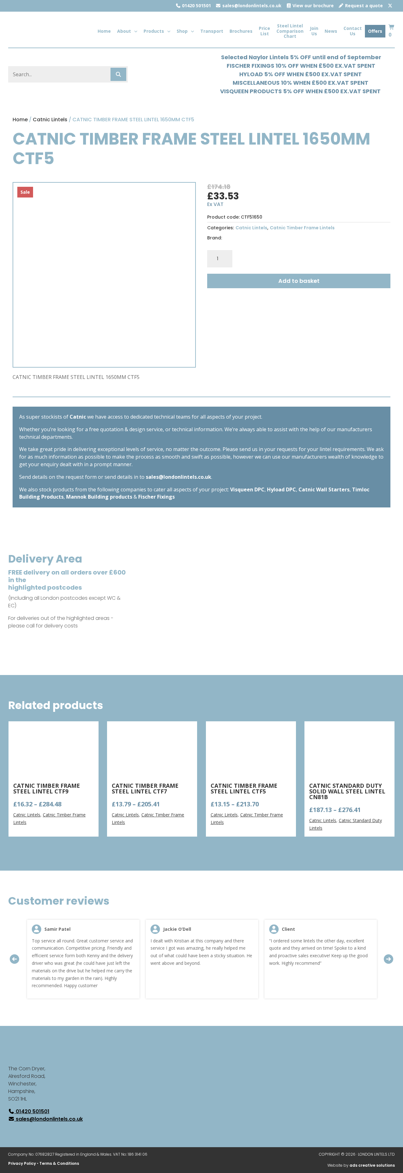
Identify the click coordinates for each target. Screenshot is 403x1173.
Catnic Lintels (50, 119)
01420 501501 (196, 6)
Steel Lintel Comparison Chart (290, 31)
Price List (264, 31)
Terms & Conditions (59, 1163)
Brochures (241, 31)
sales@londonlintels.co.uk (251, 6)
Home (104, 31)
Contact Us (352, 31)
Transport (211, 31)
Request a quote (363, 6)
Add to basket (299, 281)
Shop (182, 31)
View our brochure (312, 6)
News (331, 31)
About (124, 31)
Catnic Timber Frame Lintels (302, 228)
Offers (375, 31)
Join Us (314, 31)
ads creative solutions (372, 1165)
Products (154, 31)
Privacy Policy (22, 1163)
